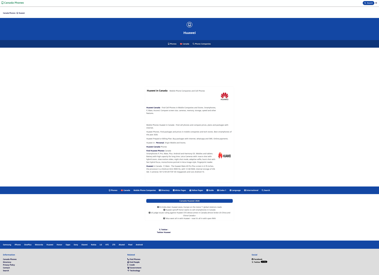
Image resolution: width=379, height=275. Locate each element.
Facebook (258, 259)
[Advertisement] (189, 65)
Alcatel (122, 244)
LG (101, 244)
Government (135, 268)
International (252, 190)
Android (139, 244)
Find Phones (134, 259)
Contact (6, 268)
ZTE (113, 244)
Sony (76, 244)
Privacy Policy (9, 265)
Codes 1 (222, 190)
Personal (160, 142)
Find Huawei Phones (155, 150)
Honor (59, 244)
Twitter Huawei (164, 232)
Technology (135, 270)
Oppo (68, 244)
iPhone (18, 244)
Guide (211, 190)
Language (236, 190)
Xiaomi (84, 244)
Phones (172, 44)
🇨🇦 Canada (184, 44)
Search (370, 3)
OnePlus (27, 244)
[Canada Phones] (376, 3)
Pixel (130, 244)
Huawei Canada (153, 107)
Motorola (39, 244)
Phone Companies (202, 44)
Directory (165, 190)
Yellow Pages (197, 190)
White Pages (180, 190)
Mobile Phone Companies (145, 190)
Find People (134, 262)
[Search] (365, 3)
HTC (107, 244)
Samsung (7, 244)
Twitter (164, 229)
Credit (132, 265)
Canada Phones (14, 2)
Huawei (150, 166)
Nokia (93, 244)
